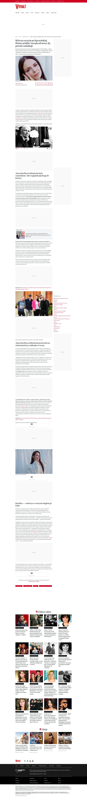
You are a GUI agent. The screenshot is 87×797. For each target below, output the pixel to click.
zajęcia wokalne (24, 406)
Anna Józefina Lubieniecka (45, 585)
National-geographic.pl (34, 782)
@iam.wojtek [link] (49, 537)
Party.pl (16, 778)
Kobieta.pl (46, 780)
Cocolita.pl (17, 782)
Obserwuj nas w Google (42, 84)
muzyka (35, 585)
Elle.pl (59, 778)
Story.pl (59, 782)
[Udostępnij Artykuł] (50, 84)
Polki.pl (45, 778)
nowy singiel (18, 118)
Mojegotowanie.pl (33, 780)
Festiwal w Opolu (28, 585)
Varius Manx (19, 585)
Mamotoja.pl (32, 778)
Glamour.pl (17, 780)
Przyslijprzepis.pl (47, 782)
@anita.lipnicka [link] (33, 531)
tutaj (26, 795)
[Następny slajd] (71, 738)
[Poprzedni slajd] (16, 738)
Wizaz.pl (59, 780)
